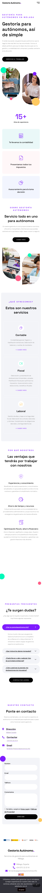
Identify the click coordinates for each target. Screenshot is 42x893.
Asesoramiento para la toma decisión (21, 190)
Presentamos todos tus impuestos (21, 165)
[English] (19, 874)
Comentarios (9, 792)
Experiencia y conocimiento (21, 483)
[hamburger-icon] (38, 2)
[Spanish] (22, 874)
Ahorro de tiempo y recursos (21, 506)
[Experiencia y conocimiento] (21, 476)
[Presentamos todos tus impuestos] (21, 158)
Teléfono (7, 783)
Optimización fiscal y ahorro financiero (21, 529)
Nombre (7, 764)
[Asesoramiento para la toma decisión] (21, 182)
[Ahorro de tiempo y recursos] (21, 499)
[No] (36, 885)
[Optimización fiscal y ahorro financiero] (21, 522)
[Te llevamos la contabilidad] (21, 136)
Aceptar (21, 890)
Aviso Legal (25, 809)
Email (6, 773)
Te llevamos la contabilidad (21, 142)
